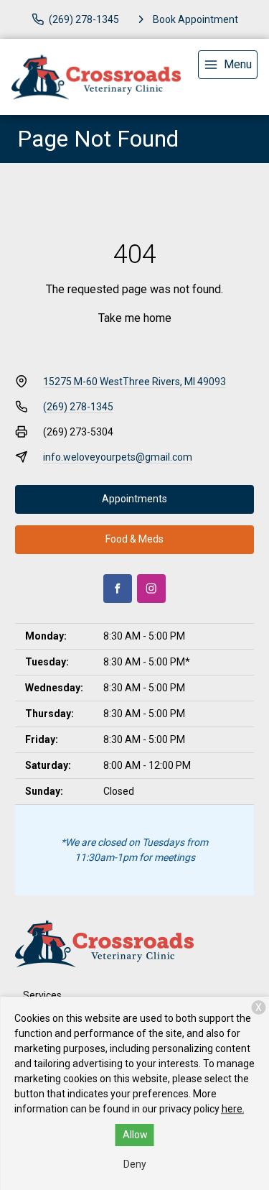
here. (233, 1109)
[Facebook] (117, 588)
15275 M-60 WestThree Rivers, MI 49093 (134, 381)
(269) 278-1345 (78, 406)
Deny (134, 1164)
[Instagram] (151, 588)
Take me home (134, 318)
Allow (135, 1134)
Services (42, 995)
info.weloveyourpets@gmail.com (117, 457)
